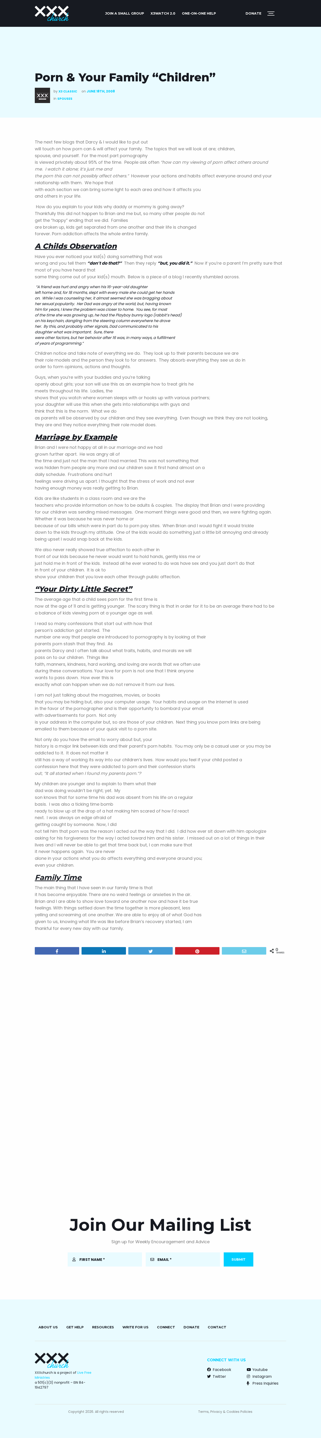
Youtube (259, 1370)
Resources (103, 1327)
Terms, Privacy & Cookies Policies (225, 1411)
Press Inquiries (264, 1383)
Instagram (261, 1376)
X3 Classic (68, 91)
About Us (48, 1327)
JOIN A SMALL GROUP (124, 13)
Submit (238, 1259)
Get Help (75, 1327)
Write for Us (135, 1327)
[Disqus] (160, 1018)
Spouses (64, 98)
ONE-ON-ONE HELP (199, 13)
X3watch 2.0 (163, 13)
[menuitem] (124, 13)
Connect (166, 1327)
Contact (217, 1327)
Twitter (219, 1376)
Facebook (221, 1370)
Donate (253, 13)
